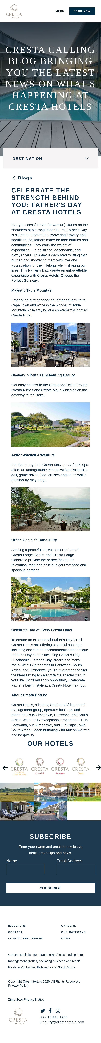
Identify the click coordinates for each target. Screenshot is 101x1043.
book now (82, 11)
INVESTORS (17, 925)
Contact (15, 932)
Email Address (69, 861)
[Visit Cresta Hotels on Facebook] (52, 1013)
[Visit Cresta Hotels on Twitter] (44, 1013)
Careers (68, 925)
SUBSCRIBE (50, 888)
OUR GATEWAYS (73, 932)
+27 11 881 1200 (53, 1017)
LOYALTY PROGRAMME (25, 938)
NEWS (65, 938)
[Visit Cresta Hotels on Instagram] (59, 1013)
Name (11, 861)
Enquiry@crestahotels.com (62, 1022)
